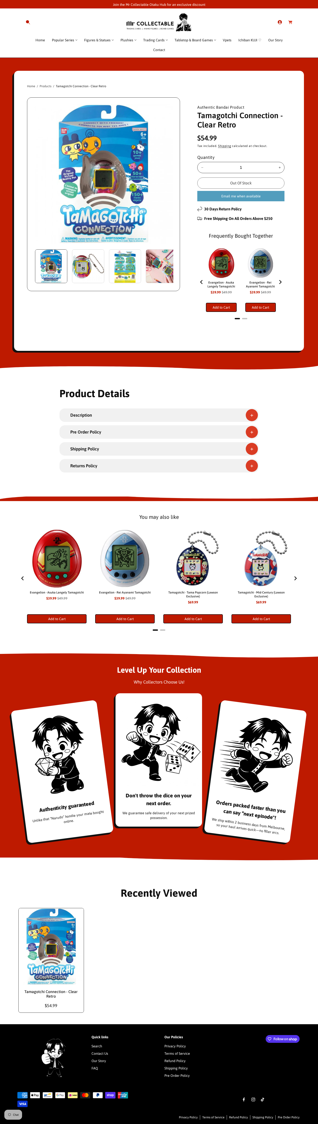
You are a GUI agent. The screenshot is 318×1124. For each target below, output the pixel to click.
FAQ (95, 1068)
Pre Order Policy (177, 1075)
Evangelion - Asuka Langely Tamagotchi (221, 284)
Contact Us (100, 1053)
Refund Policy (175, 1061)
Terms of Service (177, 1053)
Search (97, 1046)
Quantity (206, 157)
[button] (28, 22)
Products (45, 86)
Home (31, 86)
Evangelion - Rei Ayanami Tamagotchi (260, 284)
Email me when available (241, 196)
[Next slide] (280, 282)
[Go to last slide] (201, 282)
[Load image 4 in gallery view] (162, 266)
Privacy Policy (175, 1046)
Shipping (224, 146)
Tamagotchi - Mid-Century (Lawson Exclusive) (261, 594)
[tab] (237, 318)
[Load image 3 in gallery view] (125, 266)
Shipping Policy (176, 1068)
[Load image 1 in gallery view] (51, 266)
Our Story (99, 1061)
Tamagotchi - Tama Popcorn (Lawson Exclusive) (193, 594)
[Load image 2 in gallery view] (88, 266)
